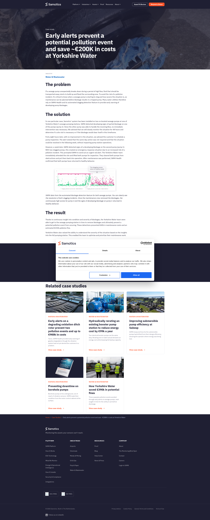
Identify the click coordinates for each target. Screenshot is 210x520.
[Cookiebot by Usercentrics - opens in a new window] (142, 243)
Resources (109, 4)
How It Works (50, 451)
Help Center (98, 456)
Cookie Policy (127, 509)
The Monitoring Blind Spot (128, 451)
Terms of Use (160, 509)
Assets (94, 4)
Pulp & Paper (74, 465)
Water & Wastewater (55, 77)
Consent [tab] (72, 250)
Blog (96, 451)
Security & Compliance (53, 477)
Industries (85, 4)
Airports (73, 446)
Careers (121, 460)
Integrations (50, 482)
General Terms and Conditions (143, 509)
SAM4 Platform (51, 446)
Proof (102, 4)
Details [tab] (105, 250)
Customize (103, 275)
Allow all (136, 275)
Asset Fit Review (140, 4)
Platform (76, 4)
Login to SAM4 (124, 465)
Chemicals (73, 451)
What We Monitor (51, 460)
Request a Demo (157, 4)
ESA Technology (51, 456)
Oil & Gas (73, 460)
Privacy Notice (116, 509)
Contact (121, 456)
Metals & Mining (75, 456)
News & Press (99, 460)
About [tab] (137, 250)
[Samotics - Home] (53, 4)
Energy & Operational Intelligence (53, 466)
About (117, 4)
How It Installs (51, 472)
